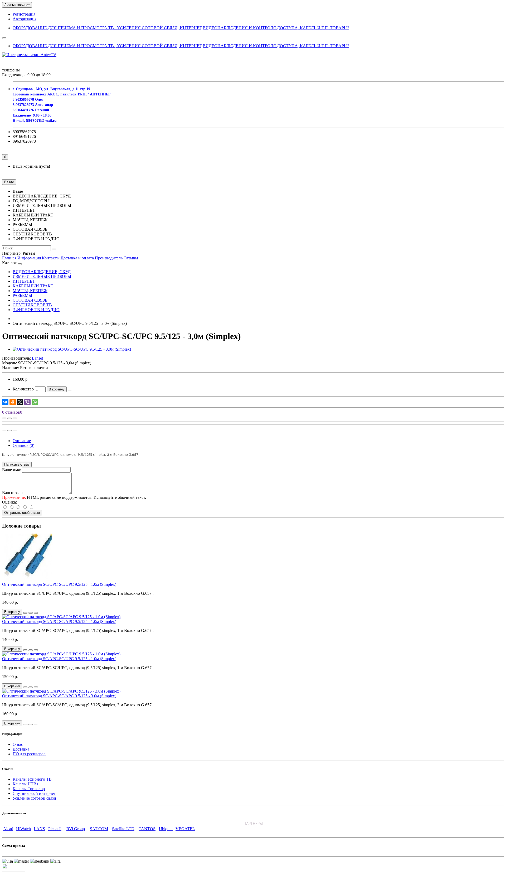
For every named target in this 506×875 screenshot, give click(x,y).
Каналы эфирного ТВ (32, 779)
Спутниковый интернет (34, 793)
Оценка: (9, 502)
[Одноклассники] (12, 402)
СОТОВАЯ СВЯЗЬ (30, 300)
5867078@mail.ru (41, 120)
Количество (23, 389)
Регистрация (24, 14)
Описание (22, 440)
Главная (9, 258)
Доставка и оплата (77, 258)
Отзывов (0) (23, 445)
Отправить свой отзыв (22, 513)
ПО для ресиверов (29, 754)
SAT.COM (99, 828)
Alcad (8, 828)
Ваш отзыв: (12, 492)
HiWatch (23, 828)
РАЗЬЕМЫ (22, 295)
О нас (18, 744)
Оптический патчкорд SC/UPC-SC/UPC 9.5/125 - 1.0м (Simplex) (59, 584)
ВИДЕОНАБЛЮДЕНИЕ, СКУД (42, 271)
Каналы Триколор (29, 788)
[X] (20, 402)
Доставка (21, 749)
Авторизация (24, 19)
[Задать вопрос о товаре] (4, 418)
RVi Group (75, 828)
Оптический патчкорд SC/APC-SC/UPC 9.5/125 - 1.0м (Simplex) (59, 658)
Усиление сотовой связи (34, 798)
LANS (39, 828)
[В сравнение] (15, 418)
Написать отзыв (17, 464)
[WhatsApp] (35, 402)
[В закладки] (9, 418)
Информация (29, 258)
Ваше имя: (11, 469)
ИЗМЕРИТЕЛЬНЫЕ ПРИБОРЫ (42, 276)
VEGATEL (185, 828)
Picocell (54, 828)
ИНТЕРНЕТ (24, 281)
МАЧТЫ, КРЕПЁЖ (30, 290)
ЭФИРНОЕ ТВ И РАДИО (36, 309)
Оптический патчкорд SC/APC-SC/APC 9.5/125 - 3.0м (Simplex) (59, 696)
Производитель (109, 258)
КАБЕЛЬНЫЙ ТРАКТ (33, 286)
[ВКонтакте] (5, 402)
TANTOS (147, 828)
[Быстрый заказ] (70, 390)
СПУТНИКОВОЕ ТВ (32, 305)
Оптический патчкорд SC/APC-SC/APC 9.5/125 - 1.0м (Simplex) (59, 621)
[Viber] (27, 402)
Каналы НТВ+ (26, 784)
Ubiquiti (166, 828)
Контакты (51, 258)
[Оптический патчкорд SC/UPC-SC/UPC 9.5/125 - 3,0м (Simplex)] (72, 349)
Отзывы (131, 258)
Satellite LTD (123, 828)
